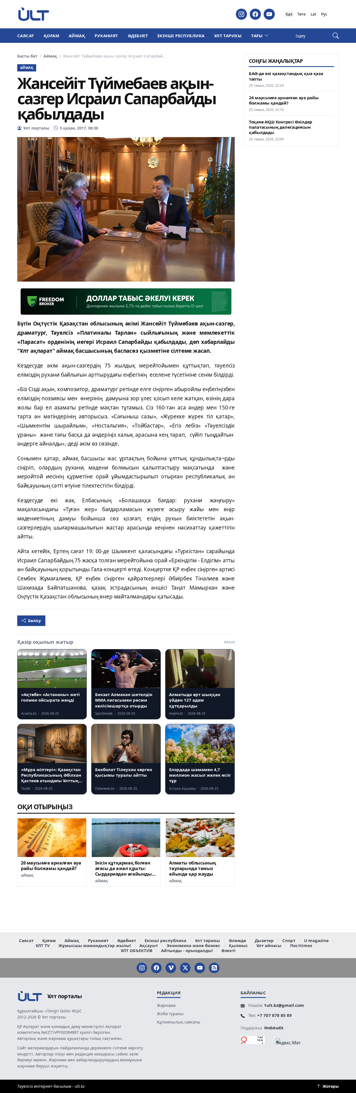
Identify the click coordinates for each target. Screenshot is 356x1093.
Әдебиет (138, 35)
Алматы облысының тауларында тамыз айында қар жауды (192, 868)
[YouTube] (269, 14)
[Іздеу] (336, 36)
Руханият (106, 35)
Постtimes (301, 945)
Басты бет (27, 56)
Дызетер (264, 940)
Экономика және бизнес (193, 945)
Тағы (257, 35)
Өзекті (228, 950)
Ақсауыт (148, 945)
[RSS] (214, 968)
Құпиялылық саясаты (178, 1022)
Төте (301, 14)
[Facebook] (255, 14)
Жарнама (166, 1005)
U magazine (316, 940)
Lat (313, 14)
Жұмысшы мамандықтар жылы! (94, 945)
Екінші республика (181, 35)
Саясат (25, 35)
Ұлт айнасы (268, 945)
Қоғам (51, 35)
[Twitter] (185, 968)
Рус (324, 14)
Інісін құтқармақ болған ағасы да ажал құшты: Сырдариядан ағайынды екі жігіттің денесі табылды (123, 874)
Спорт (288, 940)
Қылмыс (238, 945)
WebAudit (273, 1027)
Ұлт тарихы (228, 35)
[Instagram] (241, 14)
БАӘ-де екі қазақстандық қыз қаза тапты (286, 76)
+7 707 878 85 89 (274, 1015)
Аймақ (77, 35)
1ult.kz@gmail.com (284, 1005)
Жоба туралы (170, 1013)
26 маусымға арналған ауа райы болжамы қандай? (51, 865)
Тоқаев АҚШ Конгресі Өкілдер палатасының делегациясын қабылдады (280, 127)
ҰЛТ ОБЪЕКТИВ (136, 950)
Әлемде (237, 940)
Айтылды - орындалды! (187, 950)
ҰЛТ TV (43, 945)
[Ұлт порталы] (33, 14)
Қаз (289, 14)
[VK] (170, 968)
